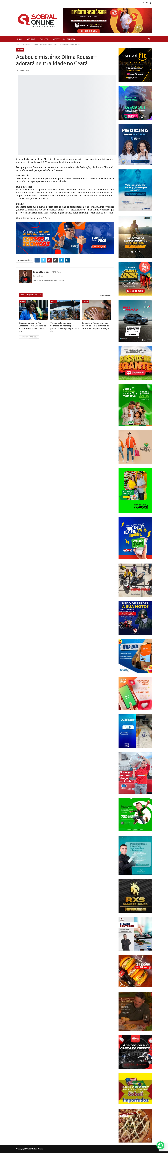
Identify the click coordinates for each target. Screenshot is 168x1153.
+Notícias (30, 39)
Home (19, 39)
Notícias (20, 50)
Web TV (56, 39)
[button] (160, 1145)
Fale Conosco (69, 39)
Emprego (44, 39)
